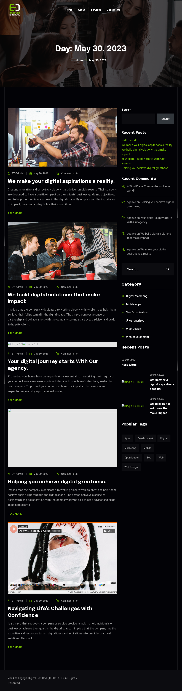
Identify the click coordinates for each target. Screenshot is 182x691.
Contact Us (113, 9)
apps (127, 438)
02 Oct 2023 (128, 359)
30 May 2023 (157, 374)
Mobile (147, 448)
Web (161, 457)
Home (68, 9)
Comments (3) (69, 173)
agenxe (131, 202)
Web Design (133, 328)
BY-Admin (17, 173)
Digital (164, 438)
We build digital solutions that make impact (160, 408)
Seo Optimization (137, 312)
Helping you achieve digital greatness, (57, 482)
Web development (137, 337)
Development (145, 438)
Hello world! (129, 140)
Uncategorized (135, 320)
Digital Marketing (136, 296)
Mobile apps (133, 304)
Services (96, 9)
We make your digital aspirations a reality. (61, 181)
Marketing (130, 448)
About (81, 9)
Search (126, 109)
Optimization (131, 457)
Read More (15, 213)
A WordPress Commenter (143, 186)
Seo (149, 457)
